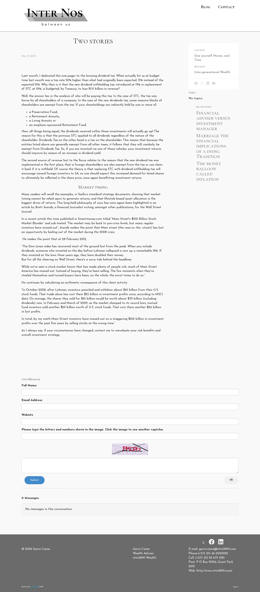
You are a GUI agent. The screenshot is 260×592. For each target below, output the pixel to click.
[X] (201, 83)
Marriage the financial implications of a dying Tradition (212, 145)
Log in (235, 587)
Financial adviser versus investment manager (213, 121)
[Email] (213, 83)
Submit (34, 480)
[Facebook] (196, 83)
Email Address (32, 400)
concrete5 (34, 587)
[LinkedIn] (207, 83)
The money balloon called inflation (208, 171)
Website (27, 414)
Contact (226, 6)
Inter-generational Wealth (212, 72)
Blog (206, 6)
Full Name (29, 385)
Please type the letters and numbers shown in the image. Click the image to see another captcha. (92, 429)
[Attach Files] (231, 480)
